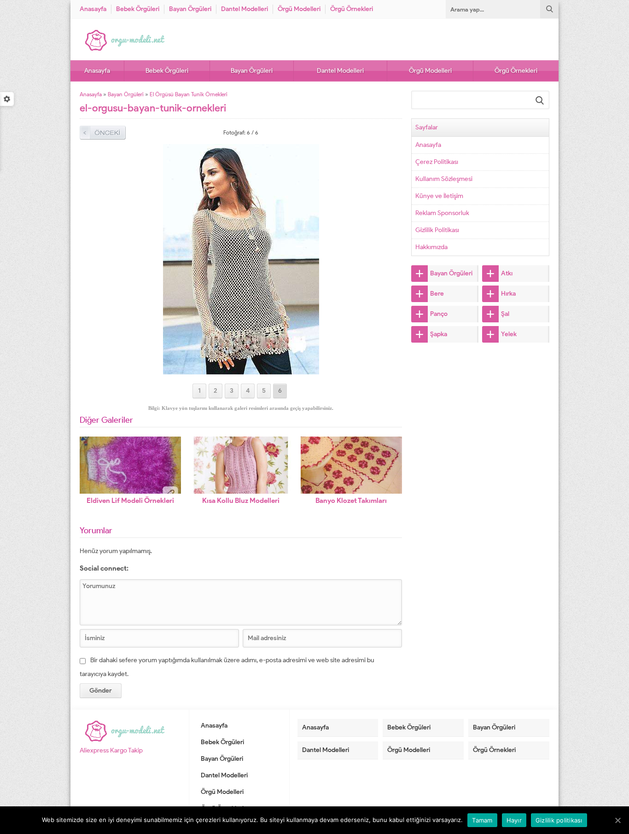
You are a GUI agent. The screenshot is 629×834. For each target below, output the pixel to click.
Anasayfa (93, 9)
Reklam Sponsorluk (442, 213)
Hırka (508, 293)
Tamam (482, 820)
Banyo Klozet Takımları (351, 500)
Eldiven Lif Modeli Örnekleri (130, 500)
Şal (505, 314)
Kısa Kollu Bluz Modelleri (241, 500)
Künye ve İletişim (439, 196)
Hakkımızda (431, 247)
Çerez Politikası (436, 162)
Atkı (507, 273)
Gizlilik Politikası (437, 230)
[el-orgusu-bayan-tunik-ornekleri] (241, 370)
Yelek (509, 334)
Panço (439, 314)
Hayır (514, 820)
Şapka (438, 334)
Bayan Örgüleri (190, 9)
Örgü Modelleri (299, 9)
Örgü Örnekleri (351, 9)
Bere (437, 293)
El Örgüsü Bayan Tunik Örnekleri (188, 94)
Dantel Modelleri (244, 9)
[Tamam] (617, 820)
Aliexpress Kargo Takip (111, 750)
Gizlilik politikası (559, 820)
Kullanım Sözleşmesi (443, 179)
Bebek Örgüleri (137, 9)
